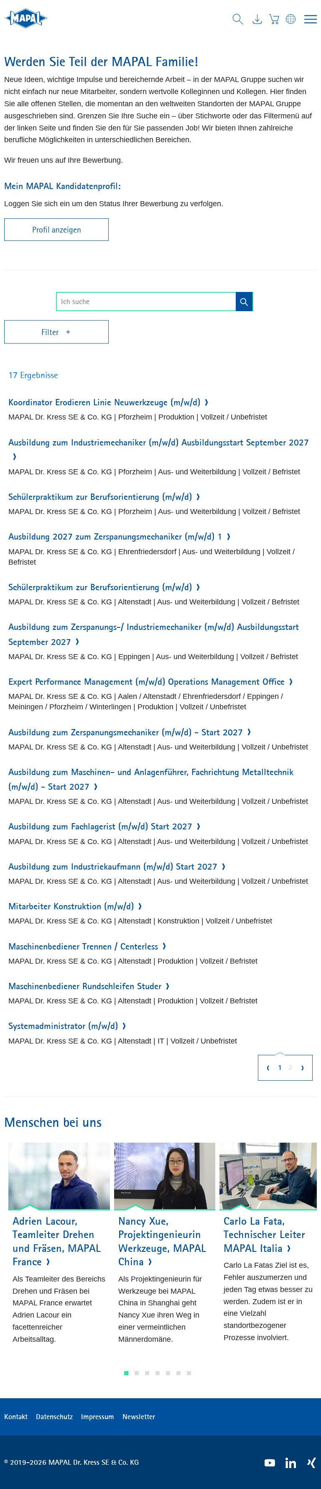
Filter (51, 332)
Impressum (97, 1416)
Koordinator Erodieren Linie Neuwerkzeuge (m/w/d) (104, 402)
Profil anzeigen (56, 230)
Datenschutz (54, 1416)
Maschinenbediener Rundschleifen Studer (84, 986)
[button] (126, 1373)
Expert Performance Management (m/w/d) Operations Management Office (146, 682)
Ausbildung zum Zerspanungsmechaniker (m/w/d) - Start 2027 (125, 732)
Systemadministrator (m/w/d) (63, 1026)
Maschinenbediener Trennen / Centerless (83, 946)
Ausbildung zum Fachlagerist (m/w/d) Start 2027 (100, 826)
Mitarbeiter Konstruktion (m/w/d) (71, 906)
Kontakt (16, 1416)
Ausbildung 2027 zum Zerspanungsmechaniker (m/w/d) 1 (115, 536)
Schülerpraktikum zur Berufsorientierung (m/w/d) (100, 497)
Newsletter (138, 1416)
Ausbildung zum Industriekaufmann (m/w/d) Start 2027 (112, 866)
